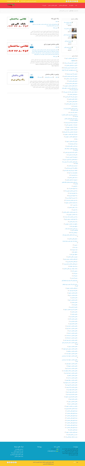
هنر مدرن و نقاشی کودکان (72, 434)
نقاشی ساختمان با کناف (73, 319)
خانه (76, 5)
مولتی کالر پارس (74, 278)
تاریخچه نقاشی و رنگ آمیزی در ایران (70, 159)
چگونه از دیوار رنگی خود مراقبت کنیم (70, 170)
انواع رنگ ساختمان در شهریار (72, 127)
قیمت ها (75, 247)
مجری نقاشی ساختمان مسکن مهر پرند (70, 264)
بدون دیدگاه (55, 28)
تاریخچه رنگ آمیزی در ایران (72, 157)
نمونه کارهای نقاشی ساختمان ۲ (71, 413)
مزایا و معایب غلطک (73, 266)
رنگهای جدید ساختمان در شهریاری (71, 224)
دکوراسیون (75, 186)
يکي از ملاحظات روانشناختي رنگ (52, 25)
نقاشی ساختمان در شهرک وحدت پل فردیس (69, 356)
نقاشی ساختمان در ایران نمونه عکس (70, 340)
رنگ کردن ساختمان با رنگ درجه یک (70, 217)
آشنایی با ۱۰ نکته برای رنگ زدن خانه (71, 63)
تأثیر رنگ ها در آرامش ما (72, 155)
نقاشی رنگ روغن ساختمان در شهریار (70, 309)
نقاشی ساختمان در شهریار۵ (72, 366)
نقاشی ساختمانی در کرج (73, 404)
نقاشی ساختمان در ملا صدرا (72, 378)
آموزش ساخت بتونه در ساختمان (71, 79)
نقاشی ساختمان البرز (73, 316)
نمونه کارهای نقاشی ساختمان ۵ (71, 420)
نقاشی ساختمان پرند (73, 321)
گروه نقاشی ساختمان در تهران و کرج (71, 259)
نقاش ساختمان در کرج (73, 295)
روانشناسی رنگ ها (74, 232)
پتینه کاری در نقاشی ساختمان (72, 146)
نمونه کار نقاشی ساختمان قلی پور (71, 408)
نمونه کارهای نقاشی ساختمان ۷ (71, 425)
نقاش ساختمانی (74, 298)
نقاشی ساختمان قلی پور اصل (72, 394)
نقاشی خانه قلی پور (73, 307)
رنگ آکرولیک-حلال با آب (73, 188)
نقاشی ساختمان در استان (52, 5)
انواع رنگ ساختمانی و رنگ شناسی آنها (70, 132)
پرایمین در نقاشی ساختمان (52, 74)
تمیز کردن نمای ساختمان (73, 166)
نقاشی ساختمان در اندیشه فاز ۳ (71, 335)
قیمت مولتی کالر (74, 250)
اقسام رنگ (75, 106)
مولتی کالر (75, 273)
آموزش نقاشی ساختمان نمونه (72, 83)
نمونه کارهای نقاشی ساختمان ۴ (71, 418)
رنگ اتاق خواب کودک (73, 193)
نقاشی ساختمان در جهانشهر (72, 351)
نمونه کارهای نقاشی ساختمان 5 (38, 51)
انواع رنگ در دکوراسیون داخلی (71, 125)
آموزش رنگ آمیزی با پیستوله (72, 74)
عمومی (76, 245)
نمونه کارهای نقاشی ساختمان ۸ (71, 427)
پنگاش (74, 462)
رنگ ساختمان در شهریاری (72, 214)
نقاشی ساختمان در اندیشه (72, 333)
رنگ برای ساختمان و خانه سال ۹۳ (71, 200)
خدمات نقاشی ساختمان (73, 177)
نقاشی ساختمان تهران (73, 324)
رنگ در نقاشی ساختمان (73, 207)
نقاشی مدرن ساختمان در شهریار (48, 51)
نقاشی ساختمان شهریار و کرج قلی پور (16, 454)
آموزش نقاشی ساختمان (73, 81)
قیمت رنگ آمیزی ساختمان (18, 451)
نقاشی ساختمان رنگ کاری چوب (71, 387)
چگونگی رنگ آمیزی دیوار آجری (71, 168)
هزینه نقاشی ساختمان (55, 54)
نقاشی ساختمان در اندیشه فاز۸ (71, 338)
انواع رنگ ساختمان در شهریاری (71, 129)
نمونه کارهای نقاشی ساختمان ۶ (71, 423)
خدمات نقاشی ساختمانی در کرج (70, 58)
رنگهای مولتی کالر (74, 226)
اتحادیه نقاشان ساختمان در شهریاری (71, 86)
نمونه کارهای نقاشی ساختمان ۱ (72, 411)
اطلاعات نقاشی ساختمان (73, 99)
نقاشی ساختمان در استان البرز (72, 326)
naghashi (73, 60)
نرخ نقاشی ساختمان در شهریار (72, 288)
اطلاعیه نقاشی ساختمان (63, 5)
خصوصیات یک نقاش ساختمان (72, 180)
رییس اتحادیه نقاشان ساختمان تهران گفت (69, 235)
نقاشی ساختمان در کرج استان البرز (71, 373)
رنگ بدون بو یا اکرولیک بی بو (72, 198)
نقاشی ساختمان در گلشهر (72, 375)
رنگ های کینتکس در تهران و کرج (71, 219)
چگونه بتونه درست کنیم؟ (72, 173)
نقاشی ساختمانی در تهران (38, 50)
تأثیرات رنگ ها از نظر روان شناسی (71, 152)
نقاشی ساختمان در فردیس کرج (71, 368)
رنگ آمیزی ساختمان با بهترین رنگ (71, 191)
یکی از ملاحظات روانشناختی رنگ (71, 437)
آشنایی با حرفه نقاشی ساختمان (71, 65)
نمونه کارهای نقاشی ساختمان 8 (36, 53)
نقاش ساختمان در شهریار (73, 293)
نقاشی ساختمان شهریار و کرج (51, 44)
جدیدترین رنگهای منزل (19, 449)
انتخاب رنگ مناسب (73, 112)
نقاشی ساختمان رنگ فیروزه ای (71, 385)
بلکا (76, 139)
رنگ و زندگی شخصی (73, 221)
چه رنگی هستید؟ (74, 175)
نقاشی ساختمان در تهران (73, 346)
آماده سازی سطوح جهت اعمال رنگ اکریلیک (69, 70)
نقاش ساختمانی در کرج (73, 300)
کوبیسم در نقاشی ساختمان (72, 257)
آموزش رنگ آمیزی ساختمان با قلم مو (70, 76)
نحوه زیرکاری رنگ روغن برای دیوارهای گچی (69, 280)
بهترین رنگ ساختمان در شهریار (71, 141)
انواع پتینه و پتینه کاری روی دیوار (71, 122)
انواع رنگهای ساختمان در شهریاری (71, 137)
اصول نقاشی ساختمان (73, 94)
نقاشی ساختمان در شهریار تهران (71, 363)
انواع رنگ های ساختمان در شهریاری (71, 134)
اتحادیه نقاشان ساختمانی (19, 456)
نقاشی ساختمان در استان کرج (72, 328)
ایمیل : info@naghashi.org (12, 1)
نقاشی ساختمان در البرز (73, 331)
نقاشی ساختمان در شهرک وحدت (71, 353)
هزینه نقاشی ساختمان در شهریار (43, 24)
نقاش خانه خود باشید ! (73, 290)
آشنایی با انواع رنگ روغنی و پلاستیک (70, 68)
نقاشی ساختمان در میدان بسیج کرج (71, 382)
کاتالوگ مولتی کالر (74, 254)
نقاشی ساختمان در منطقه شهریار (71, 380)
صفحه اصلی (71, 11)
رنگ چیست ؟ (74, 205)
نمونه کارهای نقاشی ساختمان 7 (53, 24)
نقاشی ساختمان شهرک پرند (72, 390)
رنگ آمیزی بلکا (55, 19)
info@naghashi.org (51, 451)
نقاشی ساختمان (74, 302)
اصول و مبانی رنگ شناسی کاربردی (71, 97)
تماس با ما (44, 5)
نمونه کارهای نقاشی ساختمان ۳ (71, 416)
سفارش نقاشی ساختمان (73, 239)
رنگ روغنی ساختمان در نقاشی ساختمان (70, 212)
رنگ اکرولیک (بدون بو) (73, 195)
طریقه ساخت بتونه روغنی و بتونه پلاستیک (70, 241)
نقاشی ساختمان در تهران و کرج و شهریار (70, 349)
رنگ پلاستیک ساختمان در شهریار (71, 203)
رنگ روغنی (75, 210)
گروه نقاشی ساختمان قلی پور (72, 261)
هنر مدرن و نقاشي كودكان (38, 54)
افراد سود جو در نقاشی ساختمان (71, 104)
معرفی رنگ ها (74, 271)
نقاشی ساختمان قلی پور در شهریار (71, 397)
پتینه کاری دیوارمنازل (73, 144)
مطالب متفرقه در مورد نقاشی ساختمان (70, 269)
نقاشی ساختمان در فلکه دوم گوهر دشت (70, 371)
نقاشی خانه (75, 305)
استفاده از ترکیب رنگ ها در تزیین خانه (70, 92)
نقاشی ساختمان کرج (45, 50)
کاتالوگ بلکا (71, 5)
